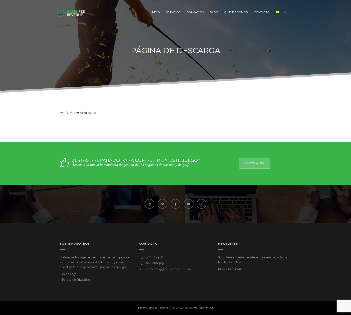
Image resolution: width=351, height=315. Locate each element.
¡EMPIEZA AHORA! (254, 163)
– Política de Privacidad (75, 279)
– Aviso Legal (68, 274)
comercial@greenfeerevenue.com (168, 269)
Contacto (262, 12)
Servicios (173, 12)
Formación (195, 12)
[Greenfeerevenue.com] (71, 12)
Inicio (156, 12)
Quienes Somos (236, 12)
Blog (214, 12)
